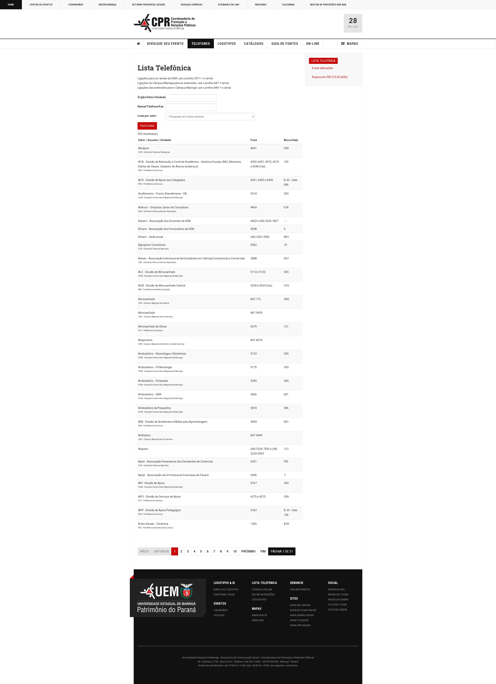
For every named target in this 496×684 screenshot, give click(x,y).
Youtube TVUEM (337, 604)
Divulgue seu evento (165, 44)
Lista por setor (147, 115)
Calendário (221, 610)
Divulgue (219, 615)
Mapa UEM (258, 620)
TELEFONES (200, 44)
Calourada (288, 4)
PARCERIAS (260, 4)
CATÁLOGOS (254, 44)
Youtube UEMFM (337, 609)
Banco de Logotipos (226, 589)
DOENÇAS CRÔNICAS (191, 4)
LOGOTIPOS (227, 44)
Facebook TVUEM (338, 594)
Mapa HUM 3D (259, 615)
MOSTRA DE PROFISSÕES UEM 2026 (328, 4)
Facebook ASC (336, 589)
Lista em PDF (259, 599)
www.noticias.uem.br (303, 610)
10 (235, 551)
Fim (263, 551)
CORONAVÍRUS (75, 4)
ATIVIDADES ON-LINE (228, 4)
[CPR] (166, 23)
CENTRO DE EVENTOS (41, 4)
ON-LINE (312, 44)
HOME (11, 4)
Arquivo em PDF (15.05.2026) (330, 77)
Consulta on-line (262, 589)
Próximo (248, 551)
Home (138, 43)
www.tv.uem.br (299, 620)
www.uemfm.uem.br (302, 615)
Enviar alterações (322, 68)
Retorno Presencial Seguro (148, 4)
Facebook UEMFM (338, 599)
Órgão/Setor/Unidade (152, 97)
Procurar (147, 125)
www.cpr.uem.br (300, 625)
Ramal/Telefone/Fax (151, 106)
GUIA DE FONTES (284, 44)
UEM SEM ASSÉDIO (300, 589)
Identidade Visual (224, 594)
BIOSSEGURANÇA (107, 4)
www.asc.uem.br (300, 605)
